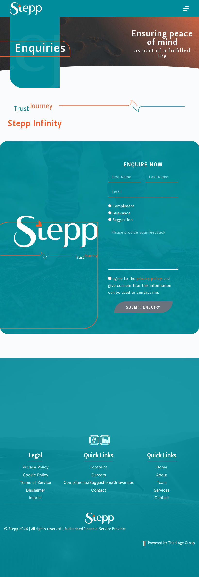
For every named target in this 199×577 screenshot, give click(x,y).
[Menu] (186, 8)
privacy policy (149, 279)
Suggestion (123, 220)
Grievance (122, 213)
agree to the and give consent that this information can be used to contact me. (139, 286)
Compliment (123, 206)
